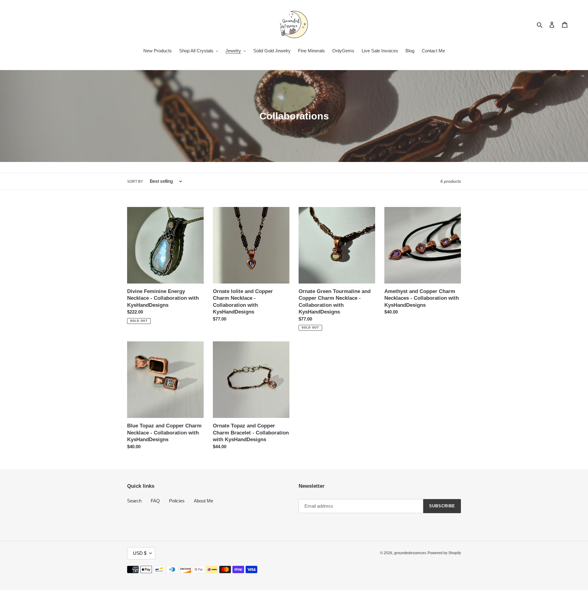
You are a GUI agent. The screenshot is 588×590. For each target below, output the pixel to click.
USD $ (139, 553)
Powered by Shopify (444, 553)
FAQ (155, 500)
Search (134, 500)
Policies (177, 500)
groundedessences (410, 553)
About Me (203, 500)
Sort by (135, 181)
